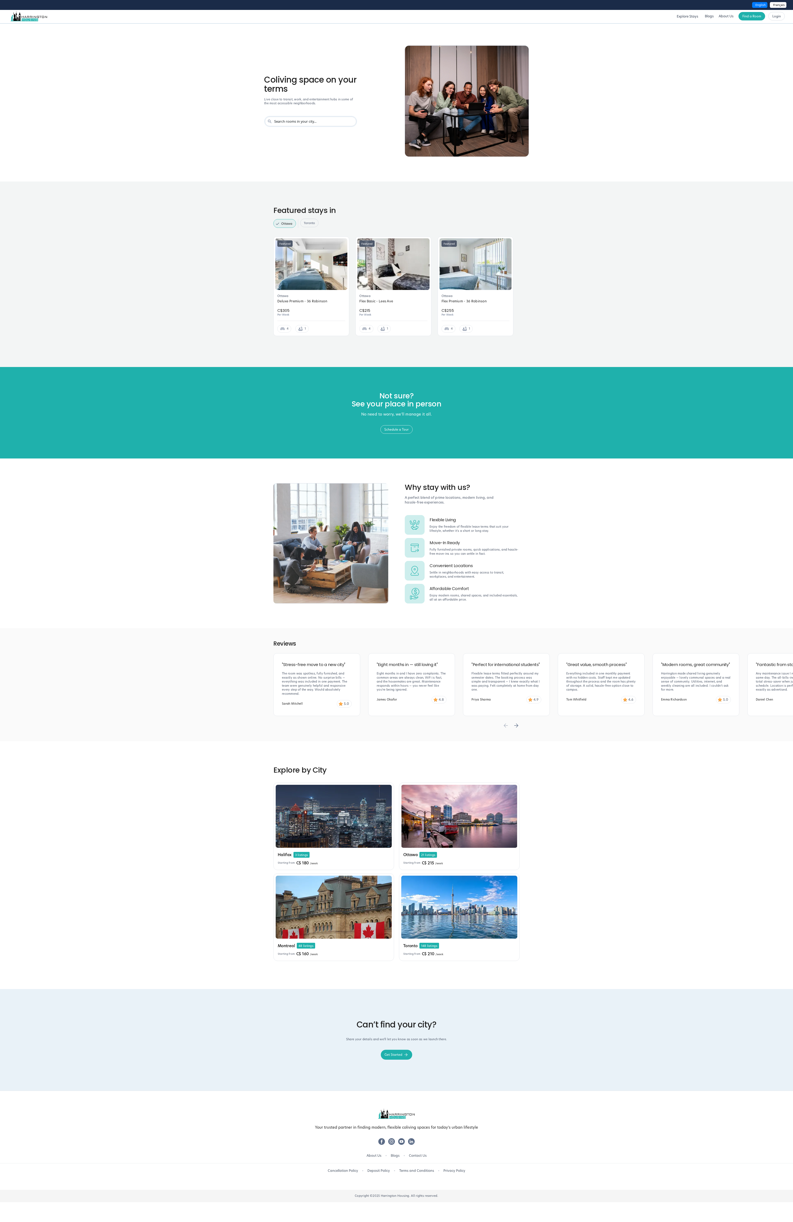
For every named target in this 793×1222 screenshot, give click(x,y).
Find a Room (751, 16)
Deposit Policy (378, 1170)
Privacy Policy (454, 1170)
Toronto (309, 223)
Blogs (395, 1155)
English (760, 5)
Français (779, 5)
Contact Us (418, 1155)
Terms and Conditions (416, 1170)
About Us (374, 1155)
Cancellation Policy (343, 1170)
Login (776, 16)
